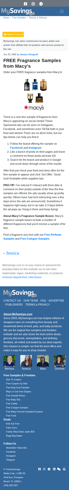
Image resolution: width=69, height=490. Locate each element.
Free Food (11, 415)
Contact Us (12, 300)
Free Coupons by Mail (16, 383)
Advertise (56, 300)
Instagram (11, 456)
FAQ (43, 300)
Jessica (12, 253)
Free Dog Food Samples (18, 387)
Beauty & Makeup (38, 17)
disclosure (35, 277)
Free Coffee (11, 403)
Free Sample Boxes (15, 395)
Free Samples (19, 17)
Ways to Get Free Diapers (18, 391)
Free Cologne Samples (17, 407)
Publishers (14, 304)
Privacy (44, 304)
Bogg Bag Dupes (14, 435)
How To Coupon (13, 379)
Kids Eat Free (12, 423)
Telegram (10, 460)
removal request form (14, 277)
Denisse (60, 368)
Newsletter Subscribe (16, 448)
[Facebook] (27, 4)
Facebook (11, 452)
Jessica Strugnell (29, 54)
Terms (30, 304)
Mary (43, 368)
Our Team (31, 300)
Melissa (9, 368)
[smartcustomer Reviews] (59, 469)
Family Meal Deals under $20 (20, 431)
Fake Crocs (11, 427)
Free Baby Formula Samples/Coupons (24, 411)
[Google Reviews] (63, 469)
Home (6, 17)
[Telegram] (42, 4)
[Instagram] (34, 4)
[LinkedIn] (54, 469)
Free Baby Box (13, 399)
